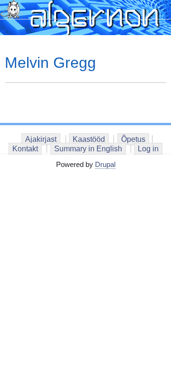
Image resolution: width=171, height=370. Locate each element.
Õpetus (133, 139)
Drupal (105, 164)
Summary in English (88, 149)
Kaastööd (89, 139)
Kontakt (25, 149)
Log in (148, 149)
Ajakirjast (41, 139)
